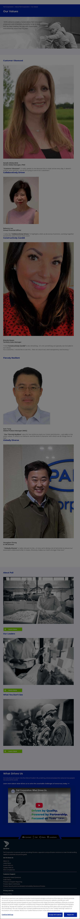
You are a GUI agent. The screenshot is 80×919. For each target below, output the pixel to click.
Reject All (70, 914)
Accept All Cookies (55, 914)
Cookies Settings (7, 914)
